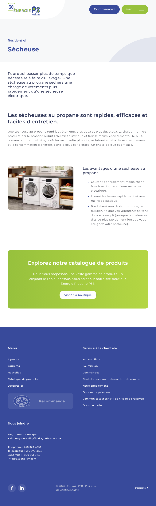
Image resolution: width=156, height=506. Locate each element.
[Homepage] (24, 9)
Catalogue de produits (22, 379)
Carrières (14, 366)
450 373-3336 (33, 450)
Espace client (91, 359)
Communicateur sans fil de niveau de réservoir (113, 398)
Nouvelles (14, 372)
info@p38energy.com (22, 458)
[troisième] (141, 488)
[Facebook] (12, 488)
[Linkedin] (22, 488)
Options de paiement (97, 392)
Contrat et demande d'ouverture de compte (111, 379)
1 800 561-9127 (31, 454)
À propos (13, 359)
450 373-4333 (32, 447)
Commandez (91, 372)
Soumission (90, 366)
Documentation (93, 405)
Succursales (15, 385)
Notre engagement (95, 385)
